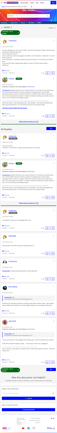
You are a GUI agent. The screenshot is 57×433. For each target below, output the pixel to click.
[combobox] (32, 16)
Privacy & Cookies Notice (21, 420)
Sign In (53, 2)
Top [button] (53, 418)
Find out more (31, 86)
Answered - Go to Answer (10, 32)
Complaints (19, 422)
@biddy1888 (6, 271)
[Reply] (53, 73)
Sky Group (19, 424)
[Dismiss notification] (31, 6)
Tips (37, 3)
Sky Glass (28, 10)
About (42, 3)
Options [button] (51, 28)
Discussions (24, 3)
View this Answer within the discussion (14, 108)
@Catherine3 (6, 90)
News (32, 3)
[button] (54, 40)
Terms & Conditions (35, 418)
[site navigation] (2, 2)
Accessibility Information (34, 420)
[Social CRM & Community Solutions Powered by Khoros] (51, 428)
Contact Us (37, 422)
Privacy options (20, 418)
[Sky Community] (11, 3)
